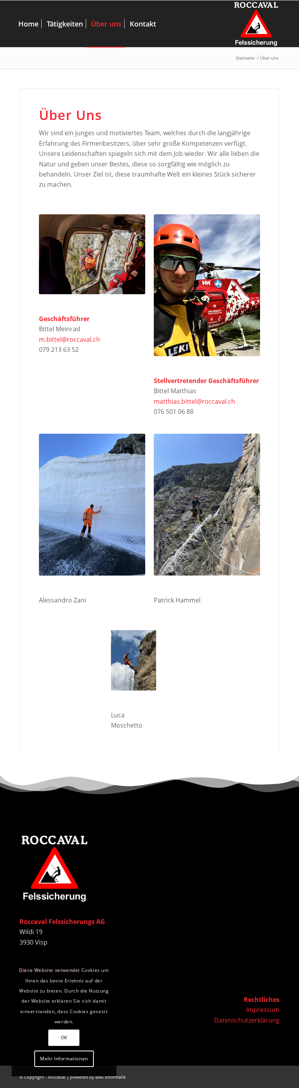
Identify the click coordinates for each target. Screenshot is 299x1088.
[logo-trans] (256, 23)
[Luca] (133, 660)
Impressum (263, 1009)
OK (64, 1037)
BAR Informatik (110, 1077)
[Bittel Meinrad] (92, 254)
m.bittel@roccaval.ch (69, 339)
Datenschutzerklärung (247, 1020)
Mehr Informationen (64, 1058)
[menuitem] (28, 23)
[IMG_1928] (207, 505)
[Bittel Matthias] (207, 285)
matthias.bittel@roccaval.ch (194, 401)
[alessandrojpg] (92, 505)
